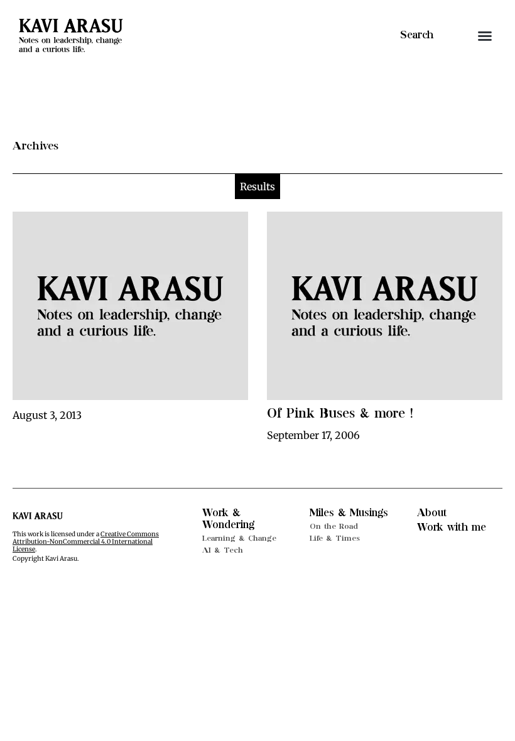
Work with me (451, 527)
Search (416, 35)
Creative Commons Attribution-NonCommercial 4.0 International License (86, 541)
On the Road (334, 526)
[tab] (257, 186)
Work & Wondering (228, 519)
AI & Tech (222, 550)
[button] (485, 35)
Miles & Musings (349, 513)
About (432, 513)
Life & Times (335, 538)
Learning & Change (239, 538)
